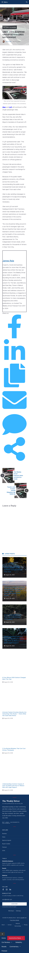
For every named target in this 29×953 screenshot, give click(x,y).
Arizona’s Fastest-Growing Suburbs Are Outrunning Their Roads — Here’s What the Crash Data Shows (14, 591)
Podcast (4, 847)
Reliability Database (7, 861)
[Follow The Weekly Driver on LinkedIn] (10, 889)
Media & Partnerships (18, 925)
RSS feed (11, 911)
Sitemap (18, 911)
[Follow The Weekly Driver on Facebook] (3, 889)
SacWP (22, 917)
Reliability (19, 942)
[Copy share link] (14, 387)
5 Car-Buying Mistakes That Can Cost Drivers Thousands (12, 617)
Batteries (4, 875)
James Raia (8, 41)
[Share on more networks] (14, 460)
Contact (10, 924)
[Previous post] (2, 475)
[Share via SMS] (14, 436)
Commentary (14, 946)
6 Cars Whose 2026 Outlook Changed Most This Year (13, 570)
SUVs (3, 850)
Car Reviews (6, 942)
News (3, 837)
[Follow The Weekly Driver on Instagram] (7, 889)
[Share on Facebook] (14, 338)
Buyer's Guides (6, 843)
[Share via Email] (14, 411)
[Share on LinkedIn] (14, 362)
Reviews (4, 833)
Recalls (4, 868)
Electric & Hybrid (6, 840)
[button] (26, 2)
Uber (4, 107)
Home (4, 938)
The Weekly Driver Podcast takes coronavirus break (18, 475)
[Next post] (26, 490)
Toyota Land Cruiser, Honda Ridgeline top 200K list (11, 490)
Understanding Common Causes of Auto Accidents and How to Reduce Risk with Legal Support (13, 785)
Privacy (25, 924)
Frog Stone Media (14, 920)
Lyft (10, 107)
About (3, 924)
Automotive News (9, 27)
